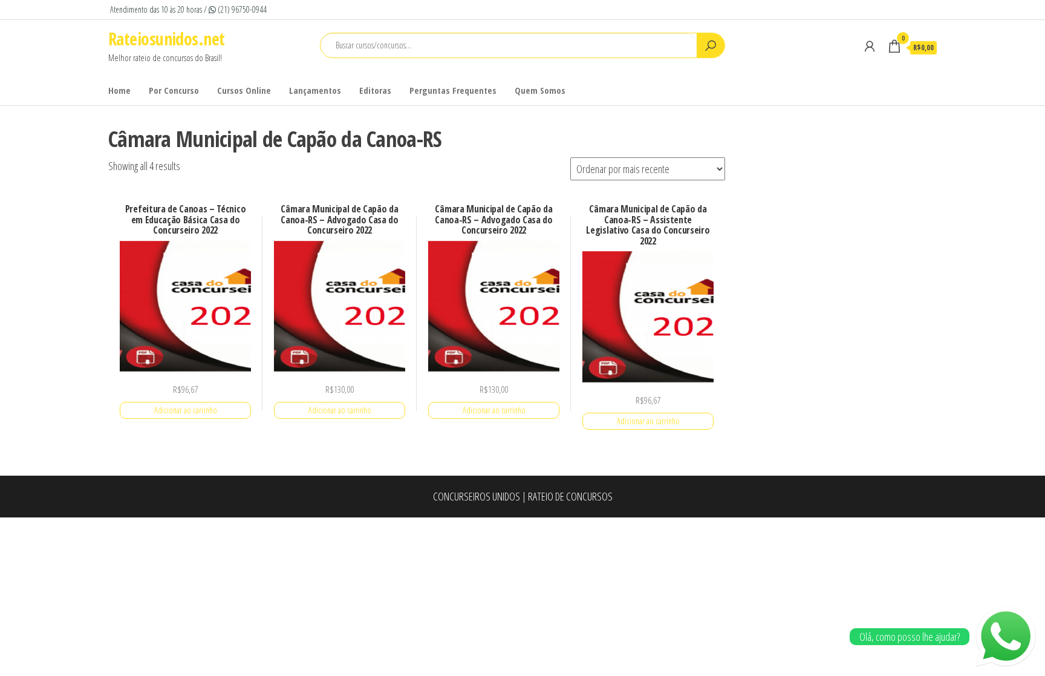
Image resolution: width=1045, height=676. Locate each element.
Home (119, 90)
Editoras (375, 90)
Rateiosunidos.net (166, 38)
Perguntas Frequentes (452, 90)
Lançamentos (315, 90)
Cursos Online (244, 90)
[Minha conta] (869, 46)
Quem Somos (540, 90)
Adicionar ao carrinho (185, 410)
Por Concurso (174, 90)
